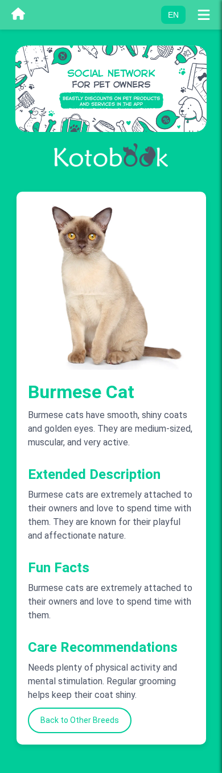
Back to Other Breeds (79, 720)
